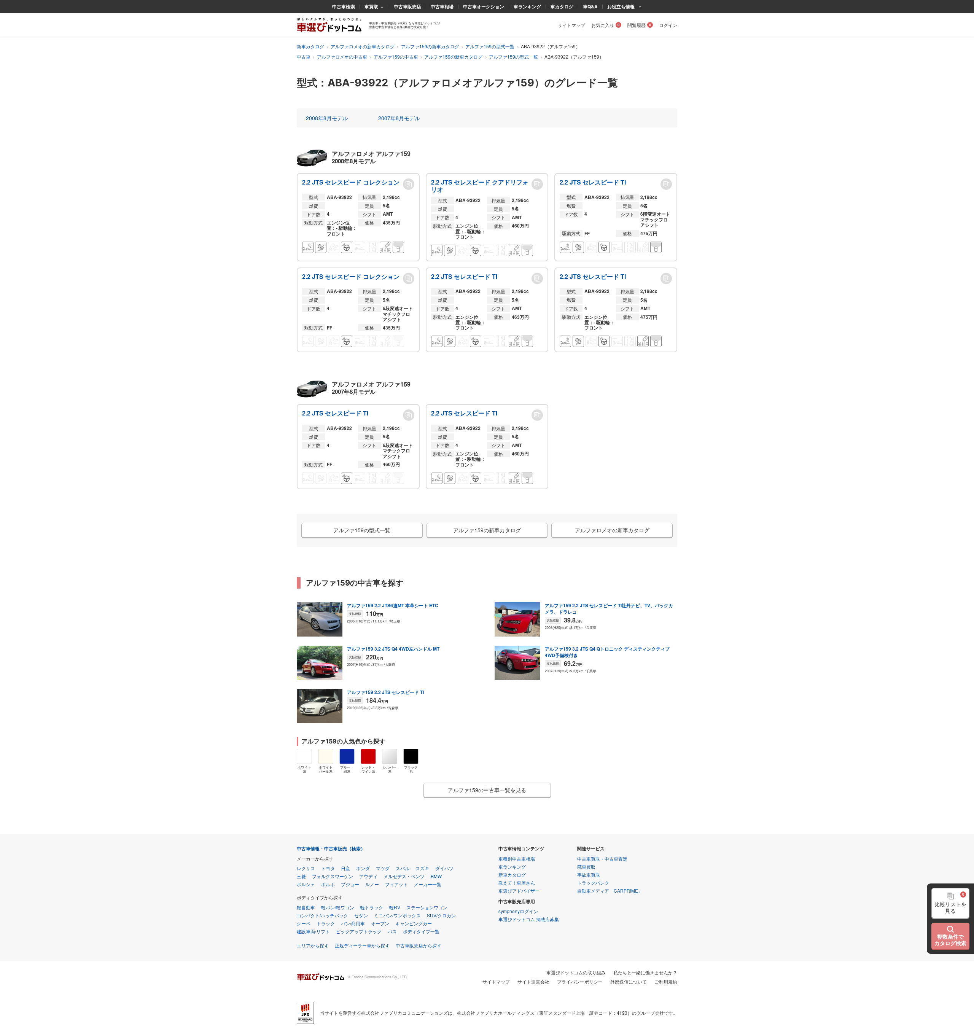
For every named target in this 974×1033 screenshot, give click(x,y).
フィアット (396, 884)
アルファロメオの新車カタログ (363, 46)
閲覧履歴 (636, 25)
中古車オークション (483, 6)
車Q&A (590, 6)
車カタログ (562, 6)
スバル (402, 868)
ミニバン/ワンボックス (397, 915)
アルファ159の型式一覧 (489, 46)
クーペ (303, 923)
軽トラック (371, 907)
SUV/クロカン (441, 915)
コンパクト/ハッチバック (322, 915)
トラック (326, 923)
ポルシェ (306, 884)
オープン (380, 923)
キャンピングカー (413, 923)
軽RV (394, 907)
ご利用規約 (665, 981)
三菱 (301, 876)
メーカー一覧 (427, 884)
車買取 (371, 6)
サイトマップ (571, 25)
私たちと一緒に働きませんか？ (645, 972)
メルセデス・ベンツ (404, 876)
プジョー (350, 884)
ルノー (372, 884)
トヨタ (328, 868)
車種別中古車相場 (516, 858)
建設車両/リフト (313, 931)
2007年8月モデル (399, 118)
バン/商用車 (353, 923)
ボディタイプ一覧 (421, 931)
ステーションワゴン (426, 907)
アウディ (368, 876)
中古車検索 (343, 6)
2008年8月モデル (327, 118)
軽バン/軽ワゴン (337, 907)
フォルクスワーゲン (332, 876)
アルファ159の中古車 (396, 56)
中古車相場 (442, 6)
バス (392, 931)
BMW (436, 876)
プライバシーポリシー (580, 981)
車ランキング (527, 6)
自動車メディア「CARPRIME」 (610, 890)
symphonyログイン (518, 911)
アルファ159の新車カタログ (430, 46)
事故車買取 (588, 874)
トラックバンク (593, 882)
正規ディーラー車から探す (362, 945)
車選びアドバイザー (519, 890)
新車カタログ (310, 46)
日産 (345, 868)
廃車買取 (586, 866)
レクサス (306, 868)
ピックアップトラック (359, 931)
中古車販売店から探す (418, 945)
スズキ (422, 868)
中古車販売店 (407, 6)
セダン (361, 915)
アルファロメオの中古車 (342, 56)
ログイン (668, 25)
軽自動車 (306, 907)
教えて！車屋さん (516, 882)
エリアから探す (313, 945)
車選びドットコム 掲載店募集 (528, 919)
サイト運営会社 (533, 981)
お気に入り (602, 25)
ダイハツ (444, 868)
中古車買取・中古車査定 (602, 858)
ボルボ (328, 884)
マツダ (383, 868)
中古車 (303, 56)
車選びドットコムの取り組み (576, 972)
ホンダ (363, 868)
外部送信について (628, 981)
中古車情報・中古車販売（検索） (331, 849)
